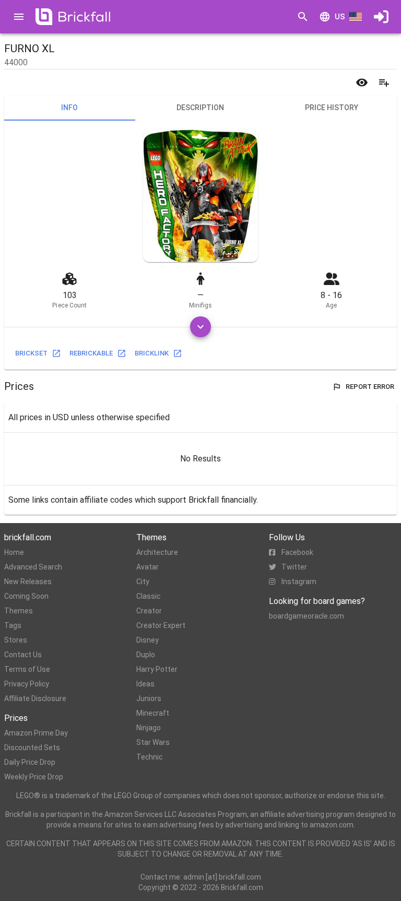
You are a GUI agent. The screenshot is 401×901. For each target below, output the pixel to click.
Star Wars (153, 742)
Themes (18, 611)
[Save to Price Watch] (362, 82)
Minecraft (152, 713)
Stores (15, 640)
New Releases (28, 581)
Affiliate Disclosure (35, 698)
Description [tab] (200, 107)
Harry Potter (157, 669)
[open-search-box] (302, 16)
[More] (200, 326)
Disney (147, 640)
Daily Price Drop (29, 762)
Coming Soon (26, 596)
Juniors (148, 698)
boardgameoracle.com (306, 616)
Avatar (147, 567)
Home (14, 552)
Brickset (31, 353)
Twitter (294, 567)
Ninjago (148, 728)
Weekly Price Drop (33, 777)
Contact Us (23, 654)
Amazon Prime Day (36, 733)
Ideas (145, 684)
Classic (148, 596)
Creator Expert (160, 625)
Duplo (145, 654)
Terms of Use (27, 669)
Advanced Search (33, 567)
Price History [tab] (331, 107)
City (142, 581)
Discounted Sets (32, 747)
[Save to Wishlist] (384, 82)
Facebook (297, 552)
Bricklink (152, 353)
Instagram (298, 581)
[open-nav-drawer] (18, 16)
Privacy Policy (26, 684)
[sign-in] (381, 16)
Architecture (157, 552)
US (340, 16)
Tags (12, 625)
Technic (149, 757)
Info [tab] (69, 107)
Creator (149, 611)
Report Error (370, 386)
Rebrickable (91, 353)
